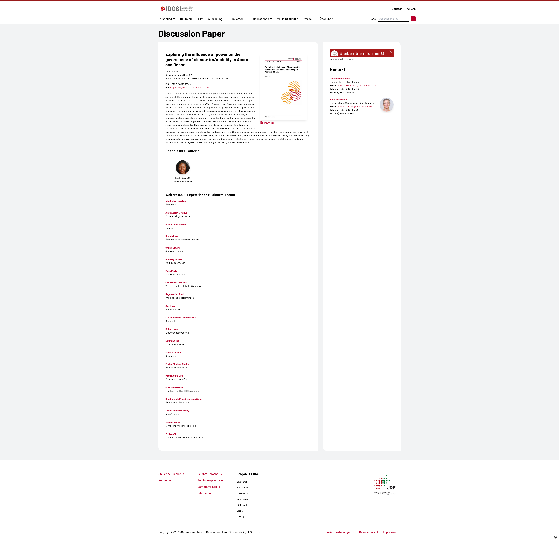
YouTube (241, 487)
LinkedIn (241, 493)
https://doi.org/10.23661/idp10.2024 (188, 87)
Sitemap (203, 493)
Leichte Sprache (208, 474)
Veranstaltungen (287, 18)
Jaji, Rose (170, 305)
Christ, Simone (173, 247)
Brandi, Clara (171, 236)
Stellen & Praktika (170, 474)
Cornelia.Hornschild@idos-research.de (356, 85)
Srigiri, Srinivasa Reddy (177, 410)
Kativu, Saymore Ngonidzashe (180, 317)
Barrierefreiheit (208, 486)
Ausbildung (215, 19)
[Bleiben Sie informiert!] (362, 53)
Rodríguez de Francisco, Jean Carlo (183, 399)
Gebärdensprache (209, 480)
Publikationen (260, 19)
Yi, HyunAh (171, 433)
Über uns (325, 19)
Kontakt (163, 480)
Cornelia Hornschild (340, 78)
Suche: (372, 19)
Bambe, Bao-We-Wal (175, 224)
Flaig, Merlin (171, 270)
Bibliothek (237, 19)
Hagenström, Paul (174, 294)
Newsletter (242, 499)
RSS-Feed (242, 504)
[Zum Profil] (387, 105)
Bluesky (241, 481)
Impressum (390, 532)
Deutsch (397, 8)
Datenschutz (367, 532)
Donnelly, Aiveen (173, 259)
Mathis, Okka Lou (174, 375)
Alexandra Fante (338, 99)
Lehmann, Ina (172, 340)
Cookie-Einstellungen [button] (337, 532)
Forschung (165, 19)
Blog (239, 510)
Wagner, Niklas (173, 422)
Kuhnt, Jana (171, 329)
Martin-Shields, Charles (177, 364)
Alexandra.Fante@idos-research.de (355, 106)
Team (199, 18)
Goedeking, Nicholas (176, 282)
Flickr (240, 516)
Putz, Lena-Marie (174, 387)
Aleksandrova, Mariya (176, 212)
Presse (307, 19)
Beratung (186, 18)
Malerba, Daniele (173, 352)
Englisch (410, 8)
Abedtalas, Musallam (175, 201)
